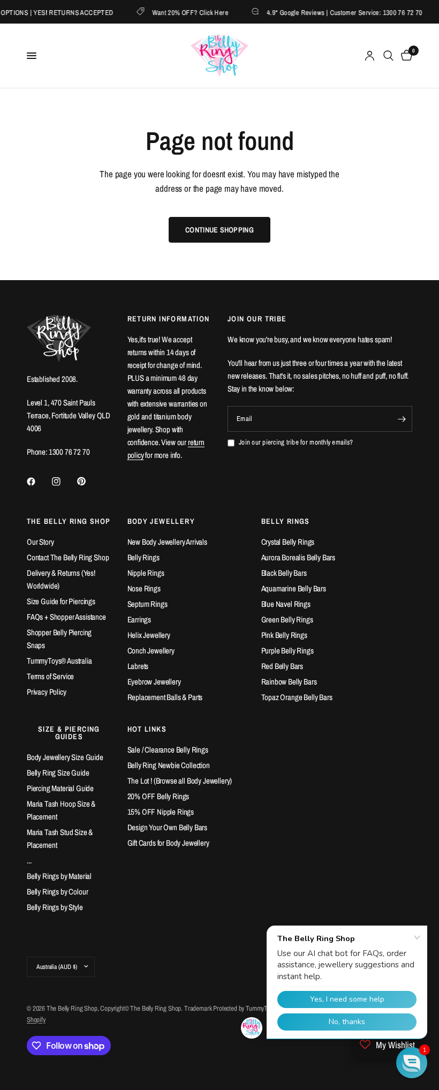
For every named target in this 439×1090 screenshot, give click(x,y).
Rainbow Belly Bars (289, 681)
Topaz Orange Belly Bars (296, 697)
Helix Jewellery (148, 635)
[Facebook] (38, 481)
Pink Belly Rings (284, 635)
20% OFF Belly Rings (158, 796)
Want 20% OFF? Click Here (183, 12)
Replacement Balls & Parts (165, 697)
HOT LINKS (147, 729)
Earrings (139, 619)
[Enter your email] (401, 419)
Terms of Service (50, 676)
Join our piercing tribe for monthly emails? (296, 442)
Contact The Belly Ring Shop (68, 557)
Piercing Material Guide (60, 788)
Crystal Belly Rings (288, 541)
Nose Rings (144, 588)
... (29, 860)
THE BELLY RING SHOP (69, 521)
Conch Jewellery (151, 650)
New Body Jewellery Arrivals (167, 541)
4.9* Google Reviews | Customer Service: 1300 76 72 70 (337, 12)
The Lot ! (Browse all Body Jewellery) (179, 780)
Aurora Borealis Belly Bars (298, 557)
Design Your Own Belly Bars (167, 827)
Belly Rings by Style (55, 907)
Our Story (40, 541)
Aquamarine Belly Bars (293, 588)
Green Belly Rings (287, 619)
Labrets (138, 666)
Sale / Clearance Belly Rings (167, 749)
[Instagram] (63, 481)
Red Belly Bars (282, 666)
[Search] (388, 56)
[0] (404, 56)
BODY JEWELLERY (161, 521)
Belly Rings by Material (59, 876)
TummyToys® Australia (59, 660)
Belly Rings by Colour (57, 891)
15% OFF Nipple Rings (160, 811)
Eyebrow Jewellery (154, 681)
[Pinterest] (89, 481)
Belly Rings (143, 557)
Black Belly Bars (284, 572)
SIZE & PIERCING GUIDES (69, 732)
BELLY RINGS (285, 521)
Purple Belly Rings (287, 650)
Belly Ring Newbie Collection (168, 765)
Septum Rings (147, 604)
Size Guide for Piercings (61, 601)
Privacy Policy (46, 691)
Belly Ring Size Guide (58, 772)
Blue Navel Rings (286, 604)
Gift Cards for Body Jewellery (168, 842)
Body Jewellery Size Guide (65, 757)
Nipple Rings (145, 572)
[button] (411, 1062)
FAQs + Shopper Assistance (66, 616)
